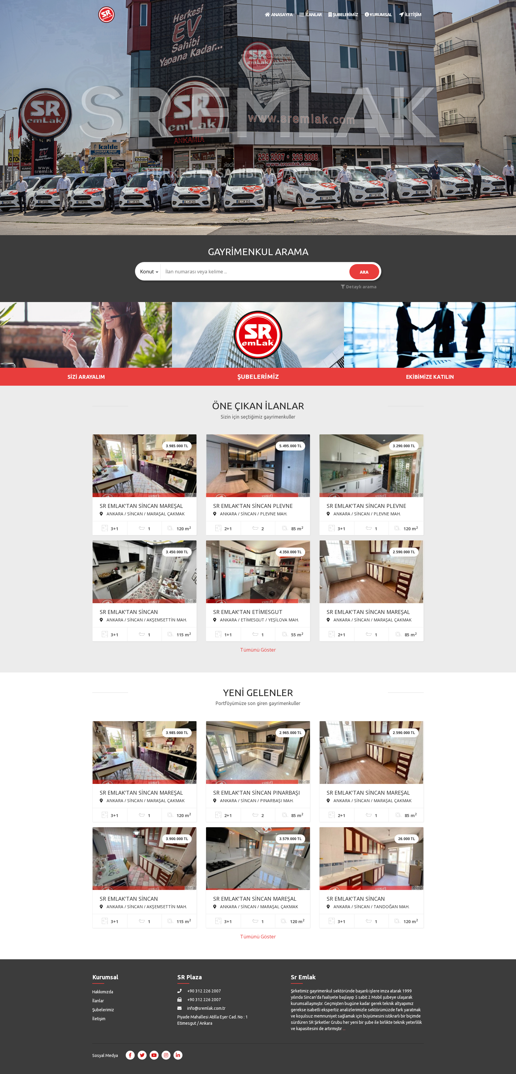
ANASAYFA (281, 14)
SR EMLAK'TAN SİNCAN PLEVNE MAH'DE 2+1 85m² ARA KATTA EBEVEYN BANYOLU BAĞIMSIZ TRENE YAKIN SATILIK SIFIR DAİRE (255, 506)
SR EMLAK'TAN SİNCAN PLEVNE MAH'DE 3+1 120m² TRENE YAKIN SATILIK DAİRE (368, 506)
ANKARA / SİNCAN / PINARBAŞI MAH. (256, 800)
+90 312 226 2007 (203, 991)
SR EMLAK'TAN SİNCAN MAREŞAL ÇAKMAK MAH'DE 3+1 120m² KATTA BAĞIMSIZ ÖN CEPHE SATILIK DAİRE (144, 506)
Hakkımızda (102, 991)
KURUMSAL (380, 14)
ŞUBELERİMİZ (345, 14)
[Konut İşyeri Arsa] (148, 271)
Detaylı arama (361, 286)
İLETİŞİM (412, 14)
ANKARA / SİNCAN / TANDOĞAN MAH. (370, 906)
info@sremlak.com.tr (205, 1008)
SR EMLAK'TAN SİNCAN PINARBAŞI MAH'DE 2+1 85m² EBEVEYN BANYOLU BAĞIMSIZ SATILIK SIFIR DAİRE (256, 793)
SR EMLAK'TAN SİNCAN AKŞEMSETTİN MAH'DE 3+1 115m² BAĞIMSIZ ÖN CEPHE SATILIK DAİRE (144, 612)
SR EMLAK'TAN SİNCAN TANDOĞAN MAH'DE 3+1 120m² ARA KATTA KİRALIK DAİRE (367, 899)
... (344, 1028)
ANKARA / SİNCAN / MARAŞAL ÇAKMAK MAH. (142, 513)
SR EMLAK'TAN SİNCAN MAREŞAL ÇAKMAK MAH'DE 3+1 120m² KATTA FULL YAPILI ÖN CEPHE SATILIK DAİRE (257, 899)
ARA (364, 272)
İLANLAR (313, 14)
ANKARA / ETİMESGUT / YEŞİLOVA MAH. (259, 619)
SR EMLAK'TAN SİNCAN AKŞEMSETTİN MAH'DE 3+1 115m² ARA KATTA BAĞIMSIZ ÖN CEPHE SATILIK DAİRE (142, 899)
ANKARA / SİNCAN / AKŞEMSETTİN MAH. (146, 619)
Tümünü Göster (258, 649)
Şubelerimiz (103, 1009)
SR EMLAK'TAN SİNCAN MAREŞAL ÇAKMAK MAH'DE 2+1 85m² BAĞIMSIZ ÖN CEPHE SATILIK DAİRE (371, 612)
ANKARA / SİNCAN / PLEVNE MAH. (253, 513)
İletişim (98, 1018)
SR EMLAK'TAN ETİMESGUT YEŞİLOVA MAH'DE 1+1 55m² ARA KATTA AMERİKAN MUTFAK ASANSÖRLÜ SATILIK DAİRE (254, 612)
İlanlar (98, 1000)
